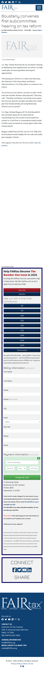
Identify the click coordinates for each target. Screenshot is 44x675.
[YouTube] (9, 2)
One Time (22, 290)
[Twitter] (6, 2)
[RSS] (19, 2)
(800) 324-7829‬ (10, 505)
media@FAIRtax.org (9, 648)
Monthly (22, 294)
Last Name (7, 381)
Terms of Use (28, 663)
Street (5, 390)
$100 (22, 316)
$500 (22, 325)
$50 (22, 311)
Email (5, 445)
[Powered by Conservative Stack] (23, 666)
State (5, 417)
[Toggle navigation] (39, 8)
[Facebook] (3, 2)
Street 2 (10, 399)
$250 (22, 320)
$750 (22, 330)
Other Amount (22, 350)
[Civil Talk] (16, 2)
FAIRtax (10, 7)
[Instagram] (13, 2)
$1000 (22, 335)
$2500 (22, 345)
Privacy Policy (16, 663)
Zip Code (6, 427)
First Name (7, 371)
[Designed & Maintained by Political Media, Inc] (21, 666)
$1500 (22, 340)
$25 (22, 306)
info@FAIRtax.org (31, 502)
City (4, 408)
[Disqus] (22, 180)
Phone (5, 436)
